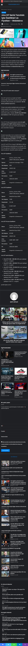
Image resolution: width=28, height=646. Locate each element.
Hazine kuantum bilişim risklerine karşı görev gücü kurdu (21, 353)
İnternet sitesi (4, 436)
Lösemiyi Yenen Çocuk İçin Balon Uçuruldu (17, 566)
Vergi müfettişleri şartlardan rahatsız (11, 530)
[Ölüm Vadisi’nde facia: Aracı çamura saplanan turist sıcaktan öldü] (5, 519)
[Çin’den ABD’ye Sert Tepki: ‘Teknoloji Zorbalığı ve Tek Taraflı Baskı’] (5, 525)
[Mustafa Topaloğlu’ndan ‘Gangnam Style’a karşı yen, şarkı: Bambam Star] (5, 543)
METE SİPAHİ (6, 24)
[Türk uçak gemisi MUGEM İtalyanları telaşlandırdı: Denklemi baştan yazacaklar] (5, 490)
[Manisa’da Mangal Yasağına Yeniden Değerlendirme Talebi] (5, 512)
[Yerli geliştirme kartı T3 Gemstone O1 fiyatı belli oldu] (21, 371)
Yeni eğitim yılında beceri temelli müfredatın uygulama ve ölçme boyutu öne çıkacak (18, 76)
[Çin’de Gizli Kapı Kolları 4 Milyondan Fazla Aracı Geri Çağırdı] (7, 371)
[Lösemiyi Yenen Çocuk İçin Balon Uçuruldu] (5, 567)
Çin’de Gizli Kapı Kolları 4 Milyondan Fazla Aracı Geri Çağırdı (7, 377)
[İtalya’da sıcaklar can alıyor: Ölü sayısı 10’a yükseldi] (5, 463)
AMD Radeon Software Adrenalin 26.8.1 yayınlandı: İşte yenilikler (20, 393)
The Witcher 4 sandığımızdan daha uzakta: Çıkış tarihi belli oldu (7, 361)
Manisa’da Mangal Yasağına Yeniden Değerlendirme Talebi (18, 511)
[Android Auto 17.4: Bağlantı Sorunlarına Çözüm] (7, 386)
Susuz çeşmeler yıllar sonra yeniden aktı (12, 467)
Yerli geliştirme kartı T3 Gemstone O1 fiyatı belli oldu (21, 377)
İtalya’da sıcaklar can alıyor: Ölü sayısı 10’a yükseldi (17, 462)
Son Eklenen (14, 456)
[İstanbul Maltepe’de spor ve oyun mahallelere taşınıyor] (5, 502)
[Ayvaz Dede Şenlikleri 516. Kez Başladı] (5, 574)
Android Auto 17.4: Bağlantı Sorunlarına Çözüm (6, 392)
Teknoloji (9, 9)
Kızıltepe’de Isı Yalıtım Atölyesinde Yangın (13, 1)
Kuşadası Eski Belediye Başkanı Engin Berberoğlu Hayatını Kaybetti (17, 554)
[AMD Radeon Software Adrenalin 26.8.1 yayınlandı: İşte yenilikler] (21, 386)
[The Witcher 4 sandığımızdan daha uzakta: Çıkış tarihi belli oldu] (7, 354)
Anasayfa (4, 9)
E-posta (3, 431)
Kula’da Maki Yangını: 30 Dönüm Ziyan (16, 559)
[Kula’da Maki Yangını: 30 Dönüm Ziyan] (5, 561)
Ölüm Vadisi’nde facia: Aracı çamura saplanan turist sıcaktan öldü (17, 518)
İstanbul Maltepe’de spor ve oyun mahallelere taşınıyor (17, 500)
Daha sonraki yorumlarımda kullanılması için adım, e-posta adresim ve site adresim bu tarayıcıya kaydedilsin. (13, 444)
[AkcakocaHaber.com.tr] (14, 4)
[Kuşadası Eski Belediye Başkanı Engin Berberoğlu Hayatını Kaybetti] (5, 554)
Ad (2, 425)
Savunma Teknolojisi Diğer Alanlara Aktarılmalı (13, 83)
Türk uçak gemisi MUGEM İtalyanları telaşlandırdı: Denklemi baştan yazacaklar (18, 489)
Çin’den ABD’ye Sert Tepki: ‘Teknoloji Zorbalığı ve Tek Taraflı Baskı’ (17, 525)
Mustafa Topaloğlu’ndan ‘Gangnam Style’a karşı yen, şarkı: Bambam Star (17, 543)
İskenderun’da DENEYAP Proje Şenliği (11, 548)
